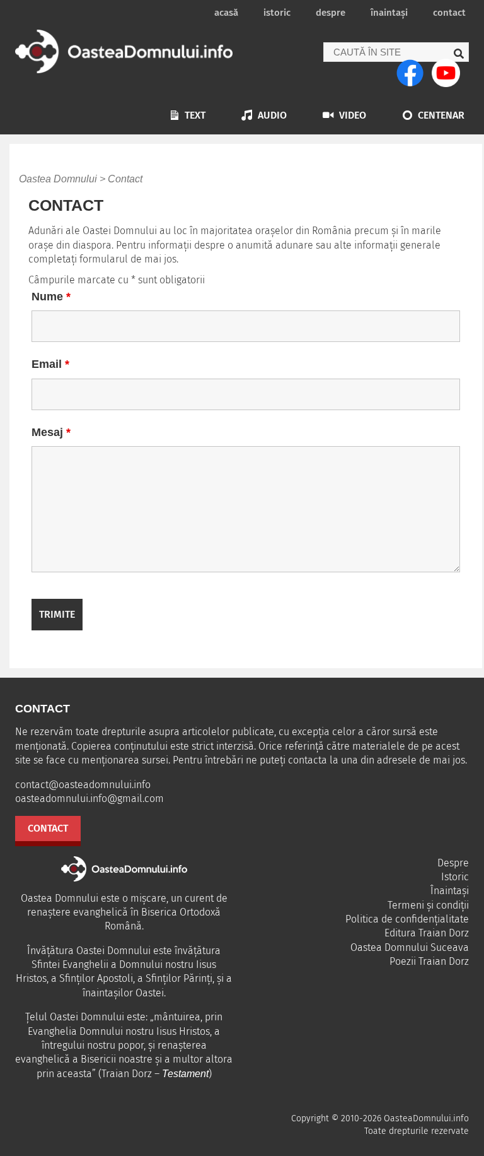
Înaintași (389, 12)
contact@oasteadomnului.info (83, 785)
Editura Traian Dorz (426, 933)
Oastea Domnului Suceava (409, 947)
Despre (330, 12)
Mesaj (51, 432)
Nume (51, 296)
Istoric (277, 12)
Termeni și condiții (428, 905)
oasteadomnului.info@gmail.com (89, 799)
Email (50, 364)
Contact (449, 12)
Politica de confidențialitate (407, 919)
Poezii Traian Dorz (429, 961)
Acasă (226, 12)
